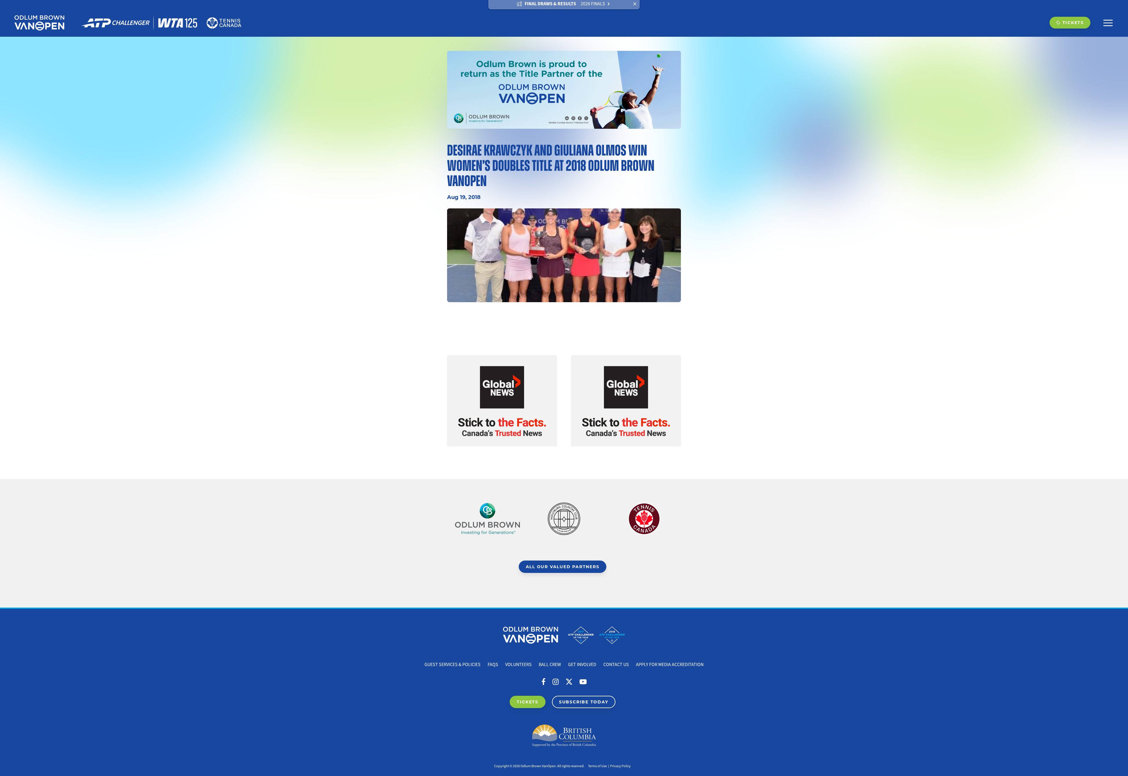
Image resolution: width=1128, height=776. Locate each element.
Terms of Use (597, 766)
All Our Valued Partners (563, 566)
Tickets (1073, 22)
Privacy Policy (620, 766)
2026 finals (593, 4)
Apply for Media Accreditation (670, 665)
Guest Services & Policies (452, 665)
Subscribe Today (583, 702)
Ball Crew (550, 665)
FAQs (493, 665)
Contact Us (616, 665)
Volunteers (518, 665)
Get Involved (582, 665)
